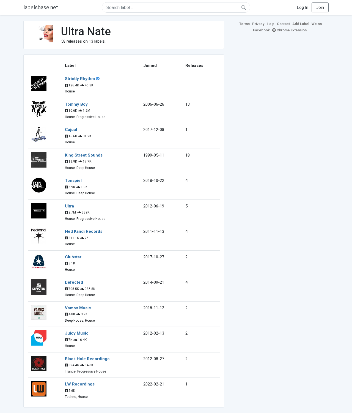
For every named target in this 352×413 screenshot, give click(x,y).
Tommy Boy (76, 104)
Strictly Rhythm (80, 78)
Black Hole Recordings (87, 358)
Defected (74, 282)
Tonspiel (73, 180)
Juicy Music (77, 333)
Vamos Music (78, 307)
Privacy (258, 24)
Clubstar (73, 257)
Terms (244, 24)
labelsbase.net (40, 7)
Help (270, 24)
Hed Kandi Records (83, 231)
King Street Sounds (84, 155)
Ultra (69, 206)
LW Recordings (80, 384)
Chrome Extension (291, 30)
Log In (302, 7)
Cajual (71, 129)
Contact (283, 24)
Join (320, 7)
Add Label (300, 24)
